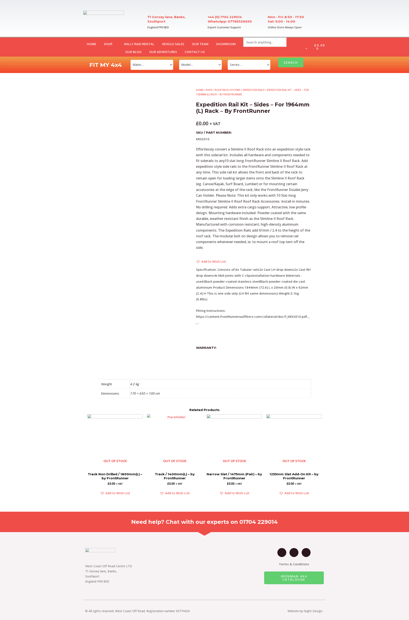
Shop (209, 90)
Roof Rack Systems (228, 90)
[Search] (250, 52)
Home (199, 90)
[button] (211, 262)
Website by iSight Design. (305, 611)
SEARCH (291, 62)
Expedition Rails (254, 90)
